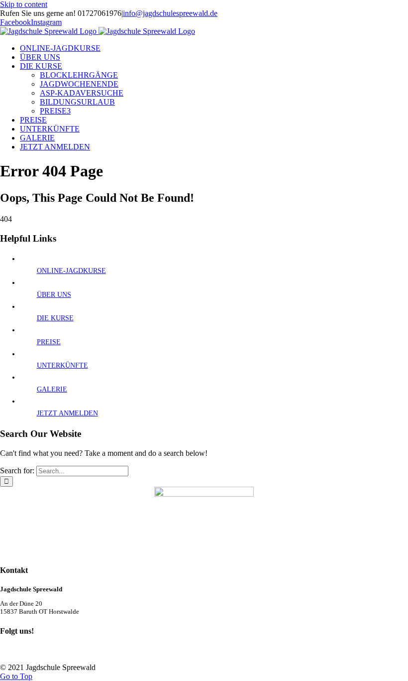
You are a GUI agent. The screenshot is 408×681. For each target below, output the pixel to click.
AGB (26, 651)
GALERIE (52, 389)
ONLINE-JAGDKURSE (71, 270)
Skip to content (23, 4)
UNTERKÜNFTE (62, 365)
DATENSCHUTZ (80, 651)
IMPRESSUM (145, 651)
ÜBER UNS (54, 294)
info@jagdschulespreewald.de (170, 13)
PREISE (49, 342)
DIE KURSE (55, 318)
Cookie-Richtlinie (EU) (216, 651)
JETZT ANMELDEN (67, 413)
